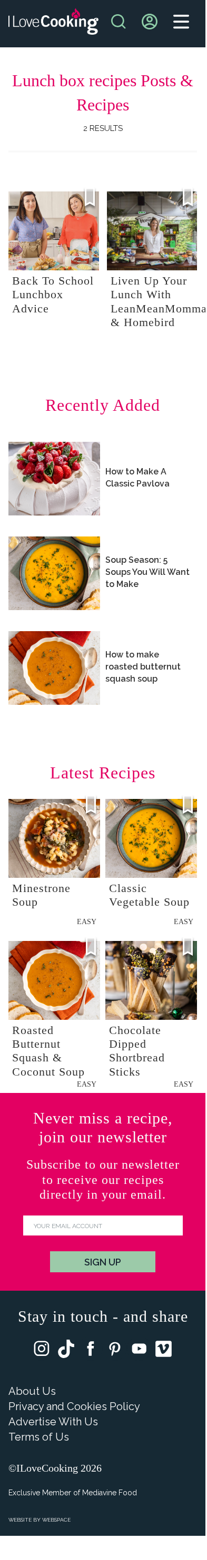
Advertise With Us (53, 1421)
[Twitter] (66, 1351)
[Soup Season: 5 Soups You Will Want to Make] (54, 573)
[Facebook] (90, 1350)
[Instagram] (41, 1350)
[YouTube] (139, 1350)
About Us (32, 1391)
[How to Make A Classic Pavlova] (54, 478)
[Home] (53, 24)
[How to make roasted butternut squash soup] (54, 668)
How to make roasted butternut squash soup (143, 667)
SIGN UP (102, 1262)
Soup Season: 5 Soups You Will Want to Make (147, 572)
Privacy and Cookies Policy (74, 1406)
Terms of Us (38, 1437)
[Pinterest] (115, 1350)
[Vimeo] (163, 1351)
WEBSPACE (56, 1520)
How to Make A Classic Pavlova (137, 478)
